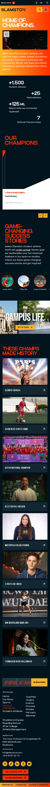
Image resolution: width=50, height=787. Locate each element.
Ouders (30, 699)
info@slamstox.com (12, 752)
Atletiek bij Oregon (15, 506)
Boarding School (11, 723)
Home (6, 696)
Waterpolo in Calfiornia (17, 545)
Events (30, 703)
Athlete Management (14, 729)
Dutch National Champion (17, 468)
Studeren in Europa (13, 719)
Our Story (8, 699)
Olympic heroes (12, 390)
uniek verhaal (23, 249)
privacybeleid (7, 785)
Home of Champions (9, 707)
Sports (6, 702)
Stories (30, 709)
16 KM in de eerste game (16, 429)
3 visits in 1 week (13, 584)
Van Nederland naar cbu (16, 623)
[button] (40, 215)
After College (10, 726)
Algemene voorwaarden (38, 785)
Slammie (30, 715)
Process (30, 706)
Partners (31, 712)
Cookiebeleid (20, 785)
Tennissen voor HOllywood (18, 661)
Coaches (31, 696)
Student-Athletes (12, 711)
